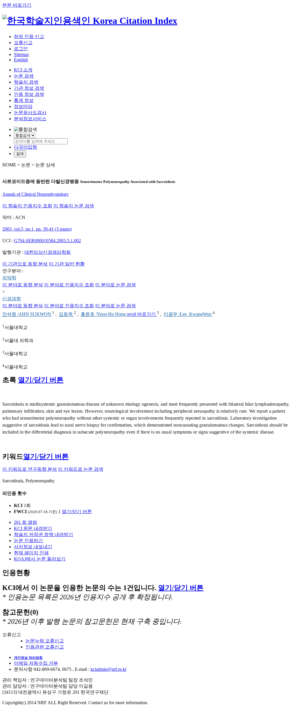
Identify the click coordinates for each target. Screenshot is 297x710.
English (21, 59)
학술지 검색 (26, 82)
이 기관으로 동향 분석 (25, 263)
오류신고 (23, 42)
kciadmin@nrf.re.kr (108, 669)
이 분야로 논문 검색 (115, 284)
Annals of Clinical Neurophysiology (35, 194)
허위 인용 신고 (29, 36)
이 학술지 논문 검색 (73, 205)
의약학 (9, 277)
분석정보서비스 (30, 118)
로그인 (21, 48)
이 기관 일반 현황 (67, 263)
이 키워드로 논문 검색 (80, 469)
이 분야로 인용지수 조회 (69, 284)
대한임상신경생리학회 (47, 252)
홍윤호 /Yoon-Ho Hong (104, 314)
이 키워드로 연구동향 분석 (29, 469)
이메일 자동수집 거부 (36, 663)
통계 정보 (24, 100)
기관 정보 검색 (29, 88)
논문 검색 (24, 75)
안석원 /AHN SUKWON (27, 314)
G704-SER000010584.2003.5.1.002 (47, 240)
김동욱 (66, 314)
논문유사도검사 (30, 112)
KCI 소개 (23, 69)
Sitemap (21, 54)
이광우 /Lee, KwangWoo (188, 314)
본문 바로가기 (16, 5)
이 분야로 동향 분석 (22, 284)
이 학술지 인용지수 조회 (27, 205)
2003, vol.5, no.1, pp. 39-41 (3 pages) (37, 229)
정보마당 (23, 106)
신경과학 (11, 298)
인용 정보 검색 (29, 94)
